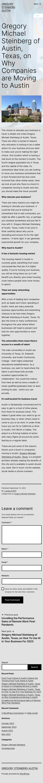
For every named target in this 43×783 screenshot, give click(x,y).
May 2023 (6, 734)
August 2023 (7, 731)
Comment (7, 522)
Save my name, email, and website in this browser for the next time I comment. (21, 590)
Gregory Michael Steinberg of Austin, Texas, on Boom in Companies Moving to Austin (21, 685)
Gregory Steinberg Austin (8, 7)
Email (5, 562)
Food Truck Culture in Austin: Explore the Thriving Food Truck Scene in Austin (20, 679)
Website (5, 576)
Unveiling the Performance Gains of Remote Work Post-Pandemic (21, 701)
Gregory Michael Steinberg (24, 494)
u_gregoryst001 (10, 491)
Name (5, 549)
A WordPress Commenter (13, 713)
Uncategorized (8, 748)
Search (5, 662)
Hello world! (32, 713)
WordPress (24, 774)
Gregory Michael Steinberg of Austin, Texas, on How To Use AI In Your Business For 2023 (21, 690)
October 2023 (8, 723)
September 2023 (9, 727)
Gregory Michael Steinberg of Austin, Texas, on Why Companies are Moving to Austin (21, 696)
